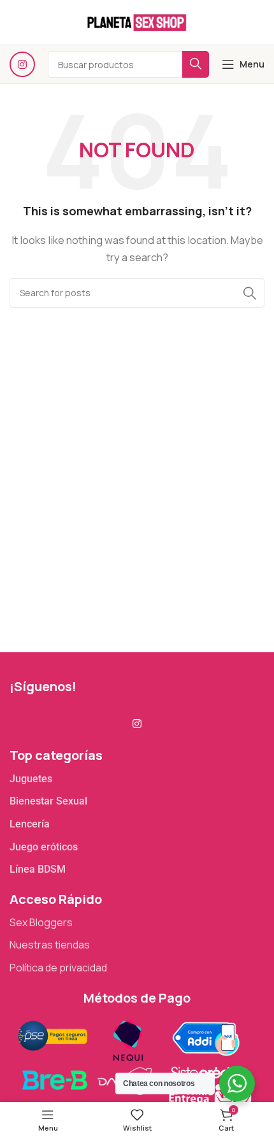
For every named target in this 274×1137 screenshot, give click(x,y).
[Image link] (133, 1061)
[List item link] (137, 779)
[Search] (249, 293)
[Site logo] (137, 21)
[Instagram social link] (22, 64)
